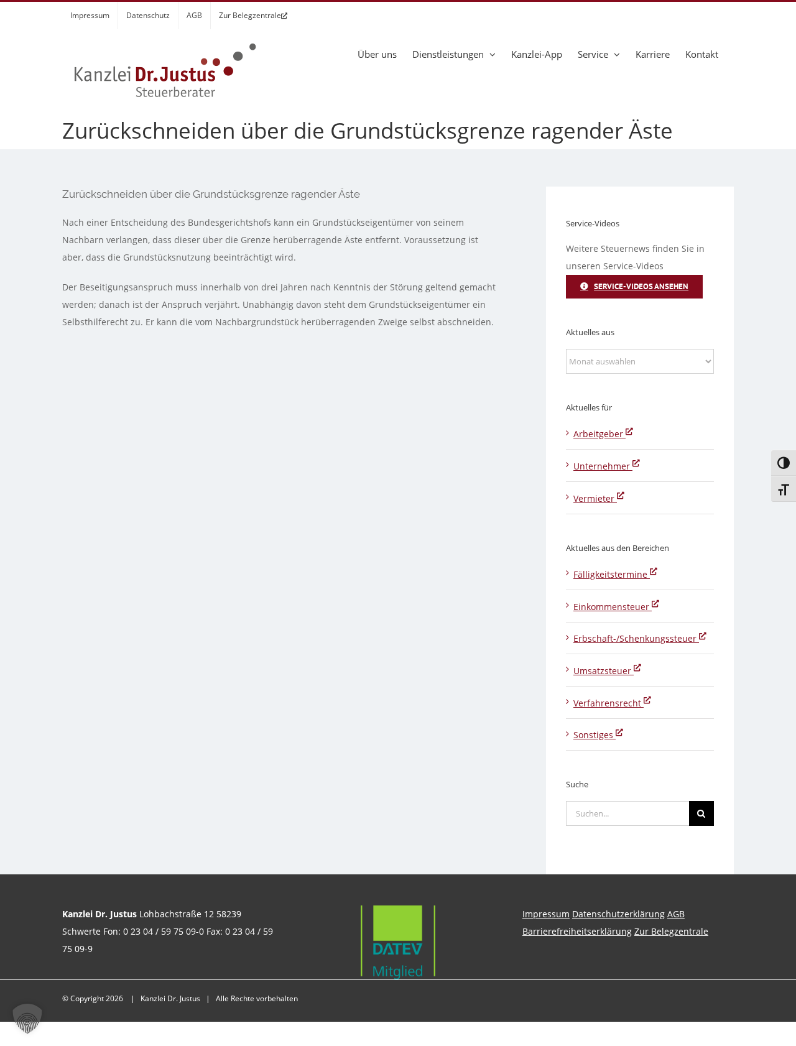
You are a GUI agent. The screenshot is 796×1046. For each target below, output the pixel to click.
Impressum (546, 914)
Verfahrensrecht (608, 703)
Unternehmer (602, 466)
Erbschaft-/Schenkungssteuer (636, 638)
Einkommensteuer (612, 607)
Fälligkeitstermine (611, 574)
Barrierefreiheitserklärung (577, 931)
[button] (27, 1018)
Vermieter (595, 498)
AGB (676, 914)
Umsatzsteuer (603, 671)
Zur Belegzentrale (671, 931)
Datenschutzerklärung (618, 914)
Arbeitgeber (599, 434)
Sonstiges (594, 735)
